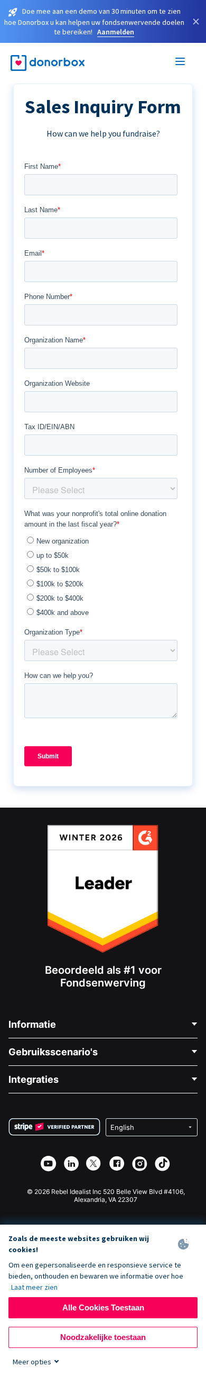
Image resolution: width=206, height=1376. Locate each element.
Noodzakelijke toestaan (103, 1337)
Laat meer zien (34, 1287)
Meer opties (32, 1361)
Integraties (33, 1079)
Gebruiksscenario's (53, 1051)
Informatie (32, 1024)
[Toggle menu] (180, 63)
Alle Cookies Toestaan (103, 1307)
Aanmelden (115, 32)
